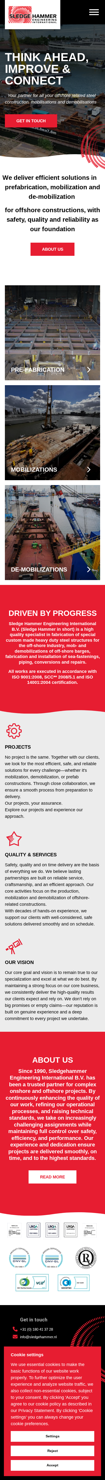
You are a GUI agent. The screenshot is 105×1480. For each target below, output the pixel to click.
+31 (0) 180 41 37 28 (36, 1329)
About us (52, 249)
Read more (52, 1177)
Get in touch (31, 121)
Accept (52, 1465)
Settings (53, 1436)
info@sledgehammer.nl (38, 1337)
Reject (52, 1451)
